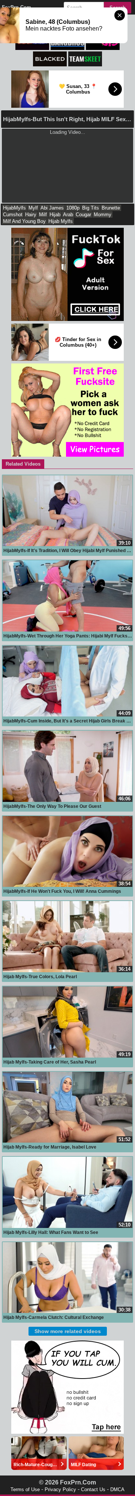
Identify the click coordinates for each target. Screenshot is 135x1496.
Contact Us (93, 1489)
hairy (30, 214)
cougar (83, 214)
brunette (111, 208)
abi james (52, 208)
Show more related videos (67, 1331)
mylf (33, 208)
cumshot (12, 214)
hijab (55, 214)
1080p (73, 208)
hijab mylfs (60, 221)
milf (43, 214)
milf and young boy (24, 221)
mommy (102, 214)
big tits (90, 208)
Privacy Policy (60, 1489)
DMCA (117, 1489)
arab (68, 214)
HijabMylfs (14, 208)
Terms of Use (25, 1489)
